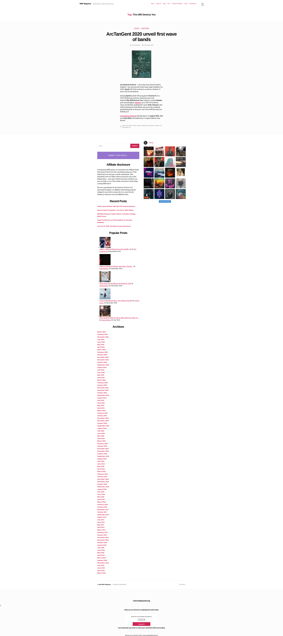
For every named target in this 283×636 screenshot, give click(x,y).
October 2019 (102, 454)
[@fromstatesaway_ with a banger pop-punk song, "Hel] (181, 173)
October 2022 (102, 362)
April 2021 (101, 408)
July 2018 (100, 492)
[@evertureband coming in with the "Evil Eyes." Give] (170, 173)
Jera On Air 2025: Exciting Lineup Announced (114, 226)
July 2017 (100, 520)
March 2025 (101, 332)
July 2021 (100, 400)
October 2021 (102, 393)
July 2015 (100, 565)
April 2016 (101, 555)
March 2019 (101, 471)
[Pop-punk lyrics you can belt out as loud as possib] (159, 162)
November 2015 (103, 563)
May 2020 (100, 436)
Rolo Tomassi (150, 125)
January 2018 (102, 507)
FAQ (168, 3)
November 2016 (103, 540)
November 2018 (103, 481)
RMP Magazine (85, 4)
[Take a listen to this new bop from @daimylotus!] (149, 173)
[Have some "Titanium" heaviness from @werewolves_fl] (170, 194)
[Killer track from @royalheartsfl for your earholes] (149, 183)
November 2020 (103, 421)
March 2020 (101, 441)
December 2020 (103, 418)
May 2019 (100, 466)
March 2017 (101, 530)
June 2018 (101, 494)
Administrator (104, 268)
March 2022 (101, 380)
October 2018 (102, 484)
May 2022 (100, 375)
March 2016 (101, 558)
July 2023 (100, 339)
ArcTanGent (130, 125)
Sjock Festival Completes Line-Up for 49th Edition (115, 210)
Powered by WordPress (119, 584)
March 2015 (101, 573)
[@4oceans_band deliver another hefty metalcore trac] (181, 183)
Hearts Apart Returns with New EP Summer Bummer (116, 206)
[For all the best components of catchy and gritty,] (159, 151)
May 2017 (100, 525)
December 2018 (103, 479)
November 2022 (103, 360)
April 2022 (101, 377)
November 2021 (103, 390)
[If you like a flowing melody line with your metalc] (159, 194)
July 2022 (100, 370)
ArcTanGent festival (128, 116)
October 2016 (102, 542)
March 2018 (101, 502)
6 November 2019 (148, 45)
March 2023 (101, 349)
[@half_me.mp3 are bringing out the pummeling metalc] (149, 194)
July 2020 (100, 431)
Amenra (138, 103)
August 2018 (101, 489)
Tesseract (156, 125)
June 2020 (101, 433)
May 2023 (100, 344)
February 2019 (102, 474)
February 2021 (102, 413)
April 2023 (101, 347)
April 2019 (101, 469)
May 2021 (100, 405)
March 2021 (101, 410)
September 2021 (103, 395)
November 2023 (103, 337)
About (152, 3)
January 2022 (102, 385)
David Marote (106, 320)
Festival (137, 28)
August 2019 (101, 459)
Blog (164, 3)
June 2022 (101, 372)
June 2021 (101, 403)
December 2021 (103, 388)
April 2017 (101, 527)
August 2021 (101, 398)
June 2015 (101, 568)
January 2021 (102, 415)
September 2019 (103, 456)
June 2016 (101, 550)
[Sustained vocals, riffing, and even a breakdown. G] (159, 183)
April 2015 (101, 570)
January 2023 (102, 355)
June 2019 (101, 464)
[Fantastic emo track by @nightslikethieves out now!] (159, 173)
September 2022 (103, 365)
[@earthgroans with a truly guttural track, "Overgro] (149, 162)
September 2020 (103, 426)
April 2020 (101, 438)
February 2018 (102, 504)
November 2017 (103, 509)
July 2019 (100, 461)
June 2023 (101, 342)
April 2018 (101, 499)
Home (186, 3)
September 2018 (103, 487)
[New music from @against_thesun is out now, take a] (181, 151)
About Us (158, 3)
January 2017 (102, 535)
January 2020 (102, 446)
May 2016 (100, 553)
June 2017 (101, 522)
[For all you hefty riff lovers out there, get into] (149, 151)
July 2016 (100, 547)
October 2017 (102, 512)
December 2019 (103, 448)
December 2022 (103, 357)
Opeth (138, 125)
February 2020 (102, 443)
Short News (145, 28)
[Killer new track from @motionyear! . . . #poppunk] (181, 194)
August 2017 (101, 517)
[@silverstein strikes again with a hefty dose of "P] (170, 162)
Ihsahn (135, 125)
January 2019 (102, 476)
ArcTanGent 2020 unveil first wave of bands (141, 36)
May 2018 (100, 497)
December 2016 (103, 537)
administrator (136, 45)
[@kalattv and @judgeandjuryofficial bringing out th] (170, 151)
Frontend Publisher (177, 3)
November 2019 (103, 451)
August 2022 (101, 367)
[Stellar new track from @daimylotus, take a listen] (170, 183)
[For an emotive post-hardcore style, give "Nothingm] (181, 162)
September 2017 (103, 514)
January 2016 (102, 560)
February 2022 (102, 382)
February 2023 (102, 352)
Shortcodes (192, 3)
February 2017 (102, 532)
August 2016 (101, 545)
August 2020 (101, 428)
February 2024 (102, 334)
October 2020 (102, 423)
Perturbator (143, 125)
